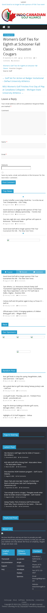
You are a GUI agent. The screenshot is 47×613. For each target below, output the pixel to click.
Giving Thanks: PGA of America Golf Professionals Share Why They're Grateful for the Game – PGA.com (23, 503)
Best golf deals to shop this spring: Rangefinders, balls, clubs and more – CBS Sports (22, 377)
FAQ (2, 569)
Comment (5, 110)
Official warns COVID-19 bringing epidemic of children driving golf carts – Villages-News (22, 312)
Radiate (19, 573)
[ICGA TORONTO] (3, 27)
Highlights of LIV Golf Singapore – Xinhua (17, 415)
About (15, 600)
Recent (24, 272)
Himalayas (20, 569)
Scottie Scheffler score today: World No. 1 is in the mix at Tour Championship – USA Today (23, 201)
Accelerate (20, 559)
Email (4, 154)
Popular (10, 272)
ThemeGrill (5, 559)
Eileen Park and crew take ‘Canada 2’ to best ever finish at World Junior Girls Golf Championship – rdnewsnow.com (21, 483)
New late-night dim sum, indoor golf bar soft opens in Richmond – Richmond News (22, 220)
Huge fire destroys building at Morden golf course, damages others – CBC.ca (21, 407)
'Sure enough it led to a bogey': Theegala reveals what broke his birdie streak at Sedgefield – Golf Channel (23, 493)
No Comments (21, 204)
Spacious (20, 576)
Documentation (7, 562)
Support (4, 566)
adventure (16, 61)
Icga (21, 58)
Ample (19, 562)
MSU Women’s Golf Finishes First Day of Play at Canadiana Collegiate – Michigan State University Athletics (23, 89)
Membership (30, 600)
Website (4, 165)
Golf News (21, 600)
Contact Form (40, 600)
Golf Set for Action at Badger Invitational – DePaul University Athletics (23, 80)
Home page (7, 600)
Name (4, 142)
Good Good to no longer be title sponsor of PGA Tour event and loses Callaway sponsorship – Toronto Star (22, 211)
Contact (24, 602)
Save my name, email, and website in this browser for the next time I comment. (23, 176)
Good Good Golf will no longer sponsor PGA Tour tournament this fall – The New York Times (20, 230)
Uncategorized (8, 35)
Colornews (20, 566)
